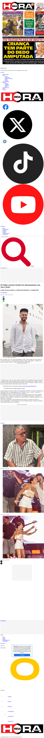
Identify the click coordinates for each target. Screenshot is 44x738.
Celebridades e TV (6, 87)
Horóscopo (5, 230)
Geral (4, 75)
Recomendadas (3, 620)
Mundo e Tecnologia (9, 78)
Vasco (6, 86)
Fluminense (7, 85)
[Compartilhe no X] (3, 299)
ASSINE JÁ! (2, 226)
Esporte (4, 639)
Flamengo (7, 84)
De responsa (7, 77)
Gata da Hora (5, 234)
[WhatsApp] (3, 301)
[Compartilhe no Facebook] (3, 297)
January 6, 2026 (21, 388)
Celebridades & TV (6, 233)
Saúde (6, 79)
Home (4, 88)
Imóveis (6, 80)
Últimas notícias (6, 74)
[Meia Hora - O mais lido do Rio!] (22, 102)
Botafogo (6, 83)
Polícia (6, 76)
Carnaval (4, 89)
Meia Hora (4, 292)
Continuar (22, 655)
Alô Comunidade (6, 81)
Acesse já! (2, 72)
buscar (32, 266)
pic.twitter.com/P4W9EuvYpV (29, 386)
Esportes (4, 82)
